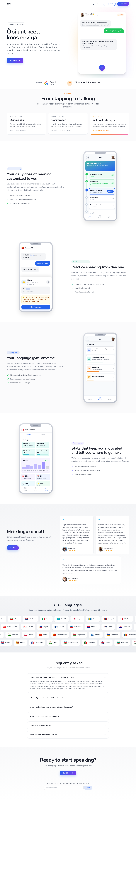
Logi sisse (109, 4)
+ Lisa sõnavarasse (35, 307)
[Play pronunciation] (48, 282)
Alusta (111, 191)
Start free (123, 4)
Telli (88, 788)
